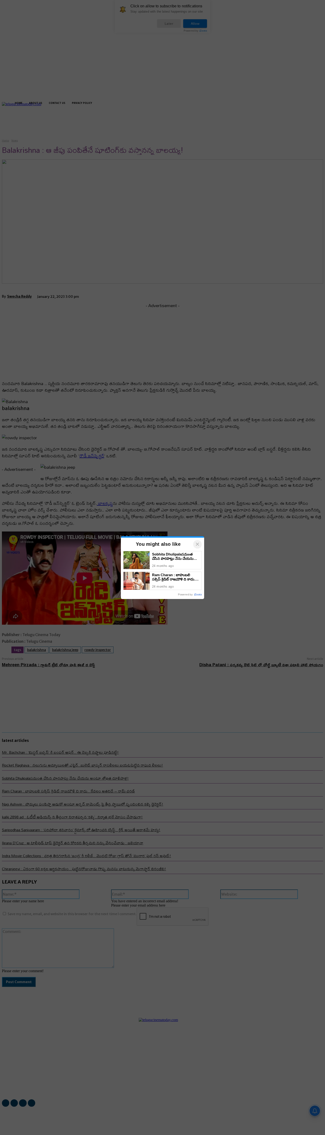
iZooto (198, 594)
